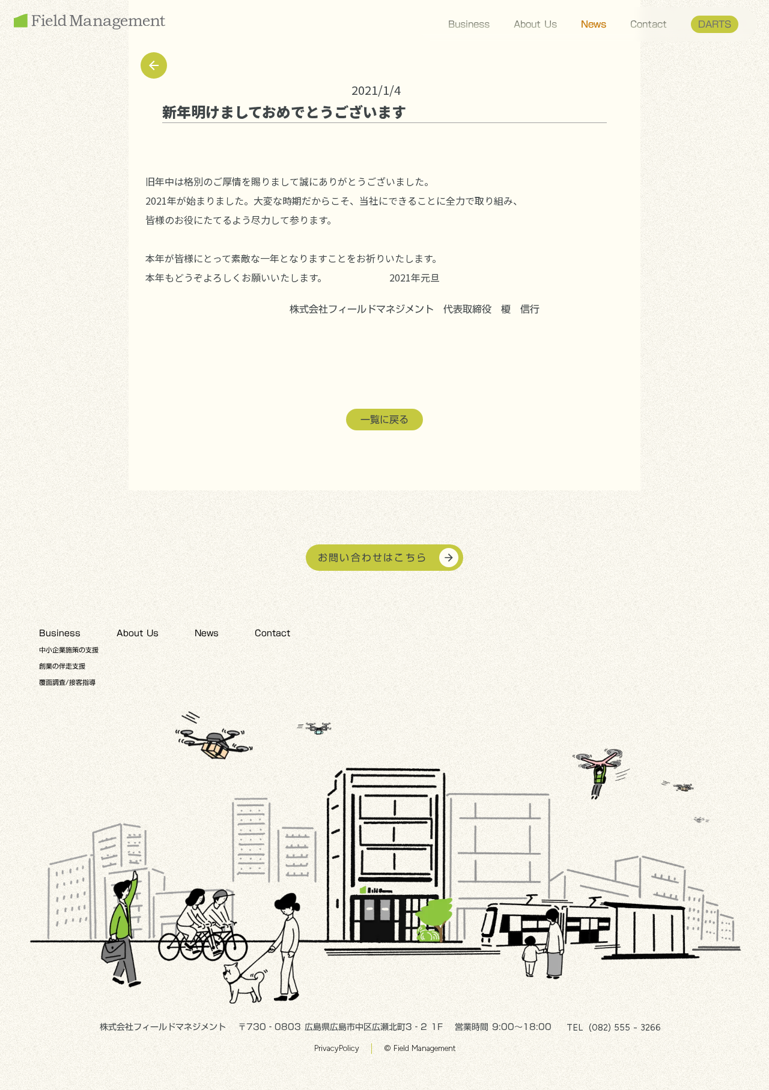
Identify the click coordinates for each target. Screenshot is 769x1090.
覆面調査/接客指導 (67, 682)
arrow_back (154, 65)
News (593, 24)
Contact (648, 24)
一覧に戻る (384, 419)
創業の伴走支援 (62, 666)
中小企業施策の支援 (69, 650)
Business (469, 24)
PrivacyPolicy (336, 1048)
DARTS (714, 24)
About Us (535, 24)
